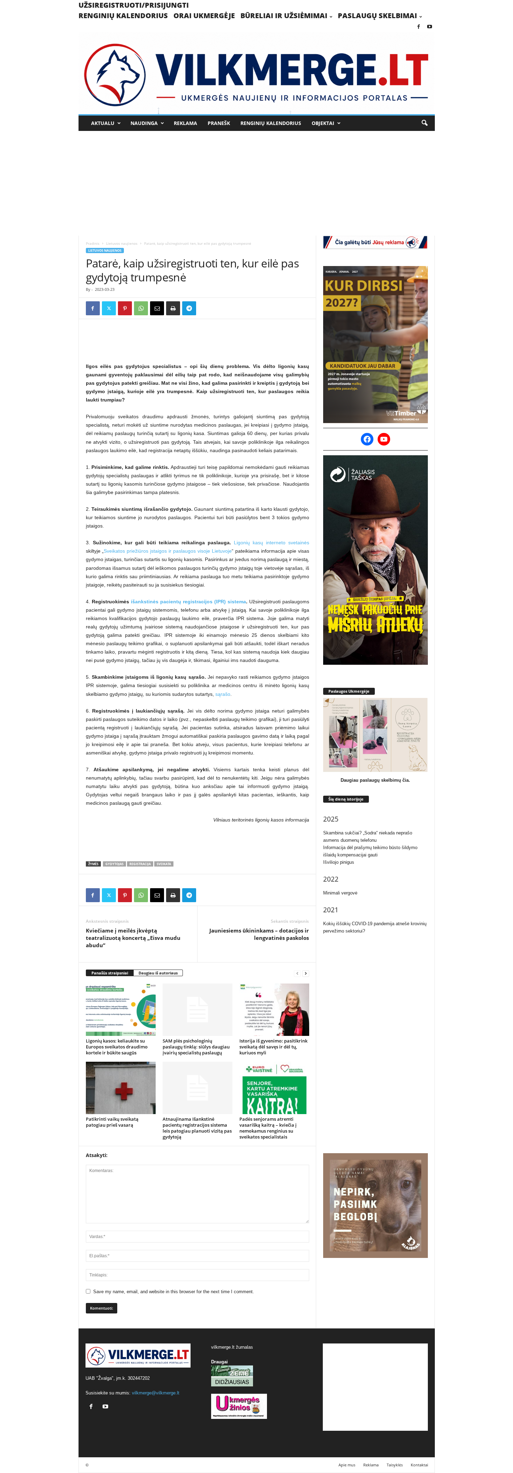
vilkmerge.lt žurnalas (232, 1347)
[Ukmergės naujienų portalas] (257, 73)
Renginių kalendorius (123, 15)
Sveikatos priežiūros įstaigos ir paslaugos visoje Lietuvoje (167, 551)
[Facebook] (419, 27)
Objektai (323, 123)
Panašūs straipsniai (109, 972)
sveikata (164, 864)
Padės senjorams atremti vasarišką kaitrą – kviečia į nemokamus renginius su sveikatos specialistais (268, 1128)
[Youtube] (429, 27)
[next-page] (305, 973)
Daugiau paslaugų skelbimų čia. (375, 780)
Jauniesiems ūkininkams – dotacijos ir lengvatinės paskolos (259, 934)
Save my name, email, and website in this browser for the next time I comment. (173, 1291)
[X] (109, 308)
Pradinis (92, 243)
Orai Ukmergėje (204, 15)
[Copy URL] (205, 308)
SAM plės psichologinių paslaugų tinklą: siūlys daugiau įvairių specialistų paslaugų (196, 1047)
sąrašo (222, 694)
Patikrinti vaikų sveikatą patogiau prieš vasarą (112, 1122)
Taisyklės (395, 1464)
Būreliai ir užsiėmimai (283, 15)
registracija (140, 864)
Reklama (185, 123)
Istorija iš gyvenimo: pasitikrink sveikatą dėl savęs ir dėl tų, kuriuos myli (273, 1047)
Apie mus (347, 1464)
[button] (424, 123)
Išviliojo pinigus (338, 862)
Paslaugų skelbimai (377, 15)
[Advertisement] (257, 183)
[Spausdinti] (173, 308)
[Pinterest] (125, 308)
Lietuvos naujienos (121, 243)
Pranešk (219, 123)
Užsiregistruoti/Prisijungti (134, 5)
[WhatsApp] (141, 308)
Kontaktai (419, 1464)
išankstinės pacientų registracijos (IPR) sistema (188, 601)
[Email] (157, 308)
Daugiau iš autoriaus (158, 972)
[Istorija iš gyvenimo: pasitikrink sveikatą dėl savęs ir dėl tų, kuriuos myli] (274, 1010)
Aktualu (102, 123)
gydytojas (114, 864)
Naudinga (144, 123)
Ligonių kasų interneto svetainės (271, 542)
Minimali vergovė (340, 893)
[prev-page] (297, 973)
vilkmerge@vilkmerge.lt (155, 1392)
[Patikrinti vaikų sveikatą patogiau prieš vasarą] (121, 1088)
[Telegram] (189, 308)
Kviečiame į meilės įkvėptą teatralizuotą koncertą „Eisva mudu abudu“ (133, 938)
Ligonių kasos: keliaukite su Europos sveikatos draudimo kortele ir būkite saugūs (117, 1047)
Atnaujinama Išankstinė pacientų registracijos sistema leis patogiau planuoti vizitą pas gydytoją (197, 1128)
